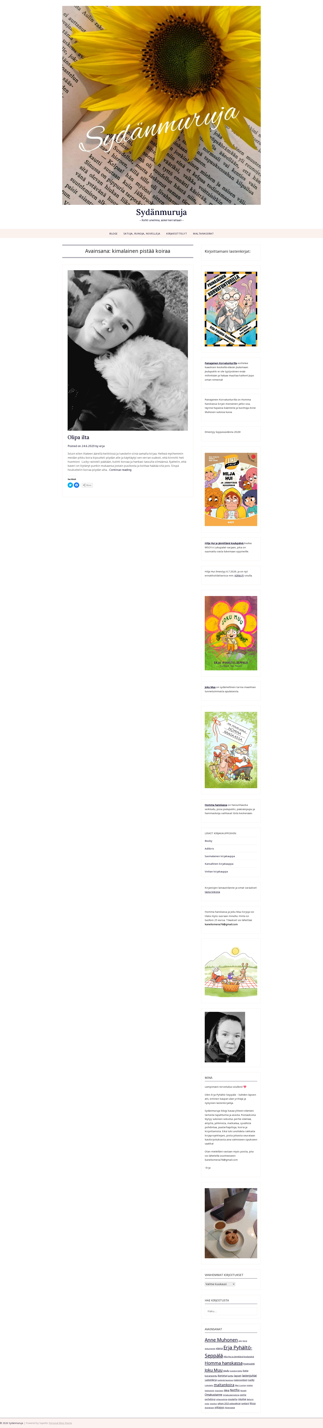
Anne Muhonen (221, 1340)
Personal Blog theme (60, 1423)
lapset (237, 1375)
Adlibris (209, 848)
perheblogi (210, 1399)
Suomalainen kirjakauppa (220, 856)
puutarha (232, 1399)
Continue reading (120, 470)
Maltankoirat (203, 233)
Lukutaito (209, 1385)
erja (102, 446)
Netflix (235, 1390)
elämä (219, 1348)
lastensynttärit (240, 1380)
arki (240, 1341)
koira (245, 1370)
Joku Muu (210, 687)
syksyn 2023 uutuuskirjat (229, 1403)
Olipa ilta (78, 437)
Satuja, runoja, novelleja (141, 233)
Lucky (251, 1379)
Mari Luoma (240, 1385)
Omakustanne (213, 1394)
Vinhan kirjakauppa (216, 871)
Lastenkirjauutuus (225, 1380)
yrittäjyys (219, 1407)
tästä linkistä (212, 892)
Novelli (243, 1390)
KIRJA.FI (239, 575)
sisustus (213, 1403)
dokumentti (210, 1348)
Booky (208, 840)
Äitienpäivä (230, 1407)
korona (222, 1375)
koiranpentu (211, 1375)
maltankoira (224, 1384)
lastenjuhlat (249, 1375)
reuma (242, 1399)
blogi (245, 1341)
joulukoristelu (236, 1371)
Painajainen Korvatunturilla (221, 363)
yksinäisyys (209, 1407)
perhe (243, 1394)
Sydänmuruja (161, 212)
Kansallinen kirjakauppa (219, 863)
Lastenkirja (211, 1379)
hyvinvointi (249, 1363)
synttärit (245, 1403)
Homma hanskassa (216, 805)
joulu (226, 1370)
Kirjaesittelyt (176, 233)
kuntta (230, 1375)
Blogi (113, 233)
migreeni (219, 1390)
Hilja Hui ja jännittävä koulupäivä (239, 1356)
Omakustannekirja (231, 1395)
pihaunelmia (221, 1399)
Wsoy (253, 1403)
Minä (226, 1390)
